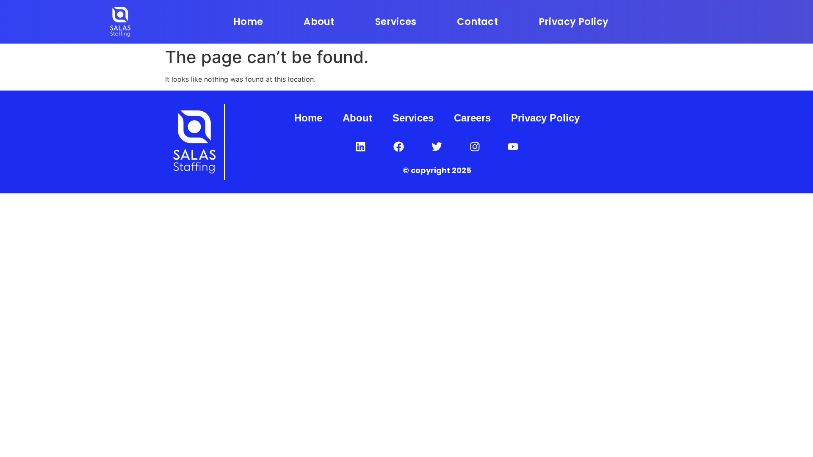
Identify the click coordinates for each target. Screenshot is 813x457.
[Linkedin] (360, 146)
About (319, 21)
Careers (472, 118)
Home (248, 21)
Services (396, 21)
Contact (477, 21)
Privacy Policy (573, 21)
